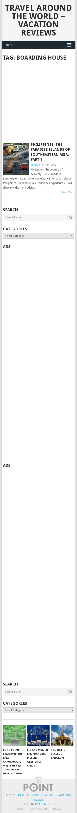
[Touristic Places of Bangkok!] (62, 735)
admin (34, 164)
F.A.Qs (57, 808)
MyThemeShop (45, 804)
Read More (68, 192)
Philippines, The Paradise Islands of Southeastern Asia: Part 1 (50, 151)
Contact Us (39, 808)
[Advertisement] (38, 102)
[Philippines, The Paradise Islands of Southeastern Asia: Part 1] (15, 159)
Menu (9, 44)
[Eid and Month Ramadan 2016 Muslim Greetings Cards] (38, 735)
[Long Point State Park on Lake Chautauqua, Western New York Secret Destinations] (14, 735)
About (20, 808)
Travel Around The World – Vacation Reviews (38, 20)
